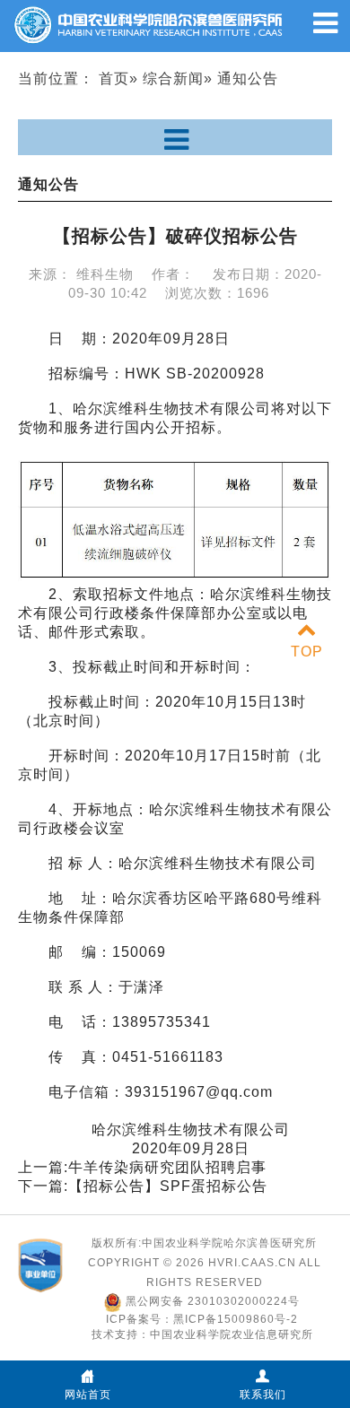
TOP (307, 651)
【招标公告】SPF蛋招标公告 (167, 1186)
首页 (114, 78)
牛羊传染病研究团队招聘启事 (167, 1167)
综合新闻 (173, 78)
